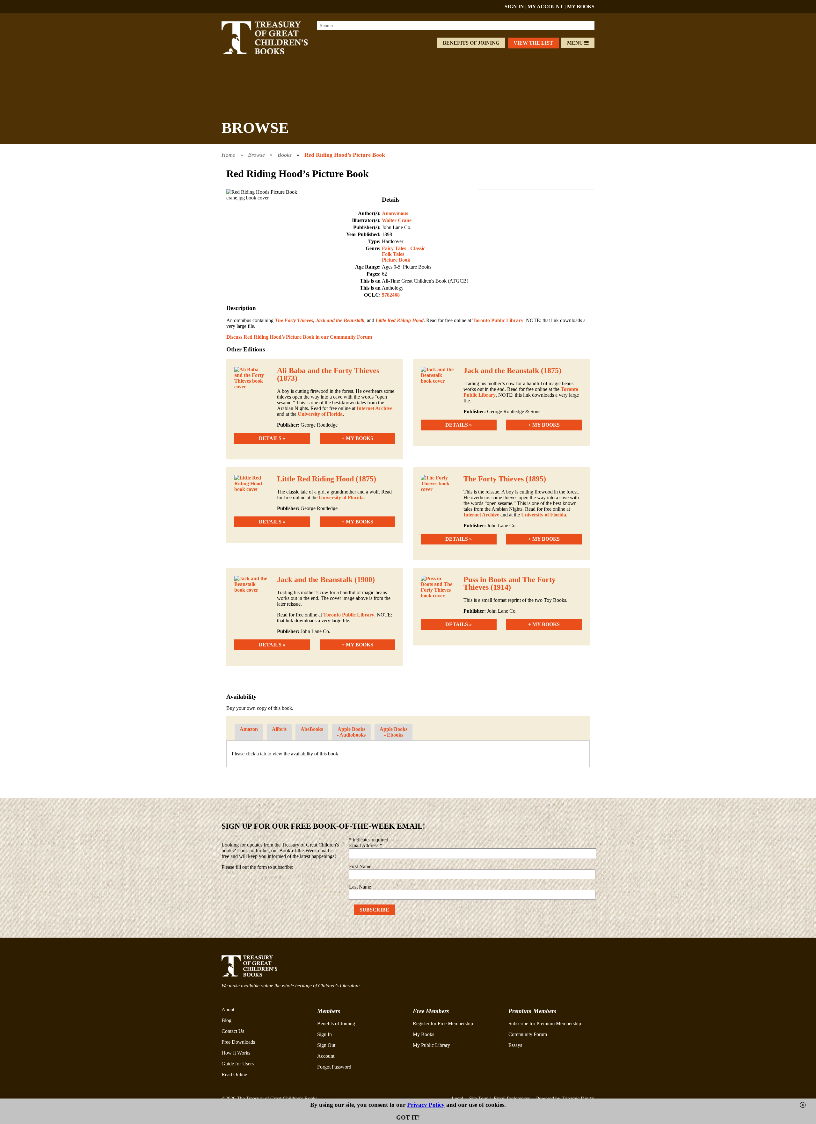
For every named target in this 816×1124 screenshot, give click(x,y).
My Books (423, 1034)
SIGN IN (514, 6)
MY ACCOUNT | (547, 6)
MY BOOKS (580, 6)
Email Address (365, 845)
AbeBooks (312, 729)
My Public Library (431, 1045)
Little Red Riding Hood (399, 320)
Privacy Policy (426, 1104)
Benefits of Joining (471, 43)
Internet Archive (374, 408)
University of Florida (320, 414)
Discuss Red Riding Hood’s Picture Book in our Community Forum (299, 337)
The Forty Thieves (294, 320)
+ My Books (357, 438)
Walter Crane (397, 220)
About (228, 1009)
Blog (226, 1020)
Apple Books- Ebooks (393, 732)
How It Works (236, 1053)
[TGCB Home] (273, 52)
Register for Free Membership (443, 1023)
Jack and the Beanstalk (340, 320)
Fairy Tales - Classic (403, 248)
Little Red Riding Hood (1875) (326, 479)
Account (325, 1056)
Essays (515, 1045)
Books (285, 155)
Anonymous (395, 213)
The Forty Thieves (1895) (504, 479)
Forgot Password (334, 1067)
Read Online (234, 1074)
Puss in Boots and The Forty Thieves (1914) (509, 583)
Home (228, 155)
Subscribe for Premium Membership (544, 1023)
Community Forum (527, 1034)
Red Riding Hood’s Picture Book (344, 155)
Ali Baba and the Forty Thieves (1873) (328, 374)
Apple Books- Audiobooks (351, 732)
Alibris (279, 729)
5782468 (391, 295)
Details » (272, 438)
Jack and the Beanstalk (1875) (512, 370)
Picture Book (396, 260)
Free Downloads (238, 1042)
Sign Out (326, 1045)
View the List (533, 43)
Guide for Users (238, 1063)
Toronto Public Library (497, 320)
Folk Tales (393, 254)
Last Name (360, 887)
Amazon (249, 729)
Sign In (324, 1034)
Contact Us (233, 1031)
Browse (256, 155)
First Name (360, 866)
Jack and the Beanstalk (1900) (326, 579)
